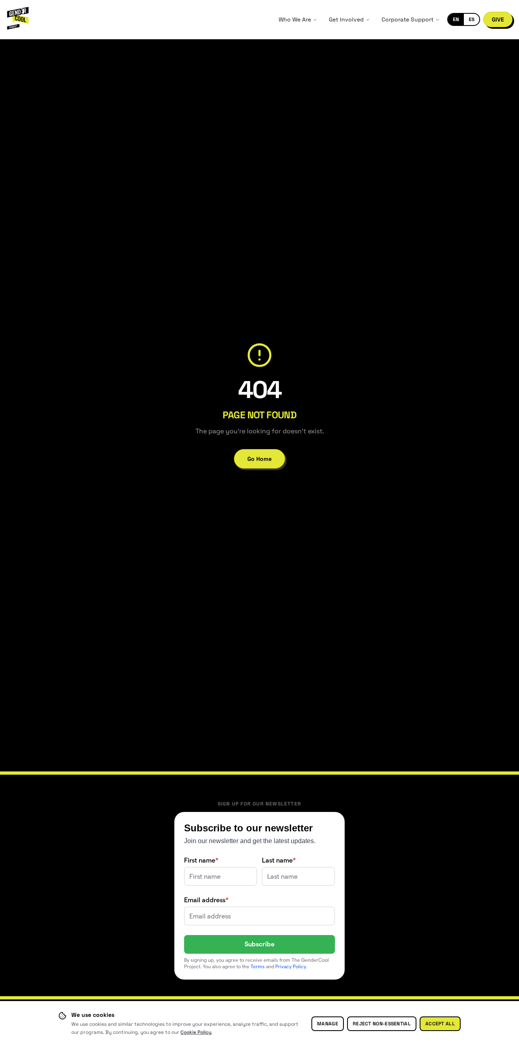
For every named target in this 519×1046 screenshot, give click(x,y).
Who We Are (295, 19)
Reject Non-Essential (382, 1023)
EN (456, 19)
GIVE (498, 19)
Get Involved (346, 19)
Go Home (259, 458)
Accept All (440, 1023)
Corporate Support (407, 19)
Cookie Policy (195, 1032)
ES (471, 19)
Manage (327, 1023)
